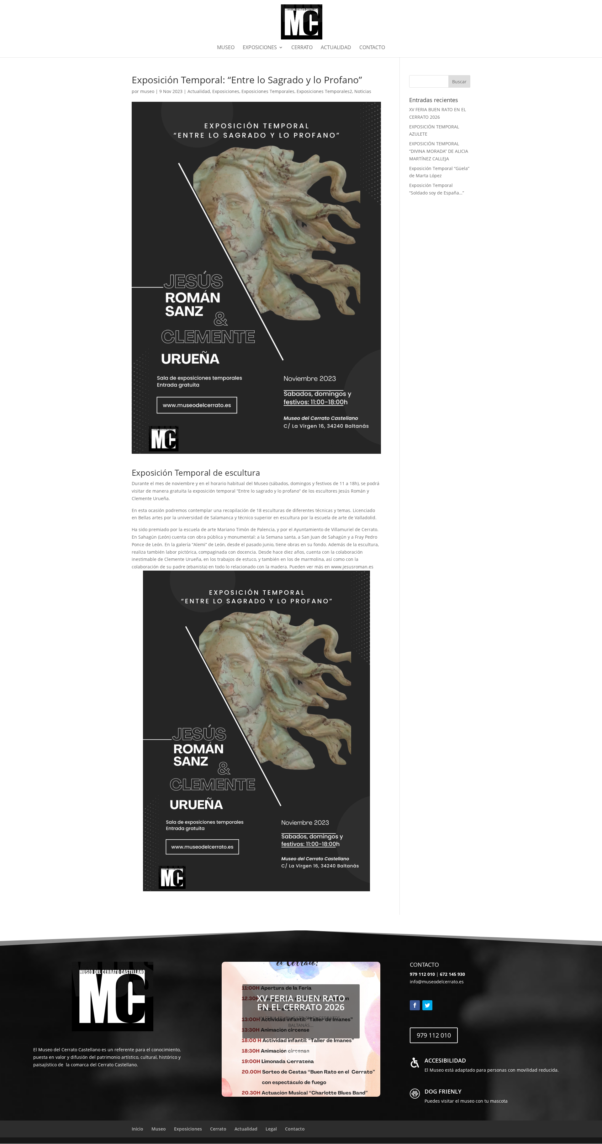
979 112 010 (434, 1035)
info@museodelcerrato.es (437, 982)
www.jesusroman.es (352, 567)
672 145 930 (452, 974)
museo (147, 91)
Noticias (362, 91)
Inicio (137, 1129)
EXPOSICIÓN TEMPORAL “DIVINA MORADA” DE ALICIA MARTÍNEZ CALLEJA (438, 151)
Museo (226, 48)
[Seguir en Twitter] (427, 1005)
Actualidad (336, 48)
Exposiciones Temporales (267, 91)
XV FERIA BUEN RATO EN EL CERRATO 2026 (301, 1002)
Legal (271, 1129)
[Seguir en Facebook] (415, 1005)
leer (296, 1052)
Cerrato (302, 48)
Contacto (372, 48)
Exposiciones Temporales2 (324, 91)
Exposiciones (260, 48)
